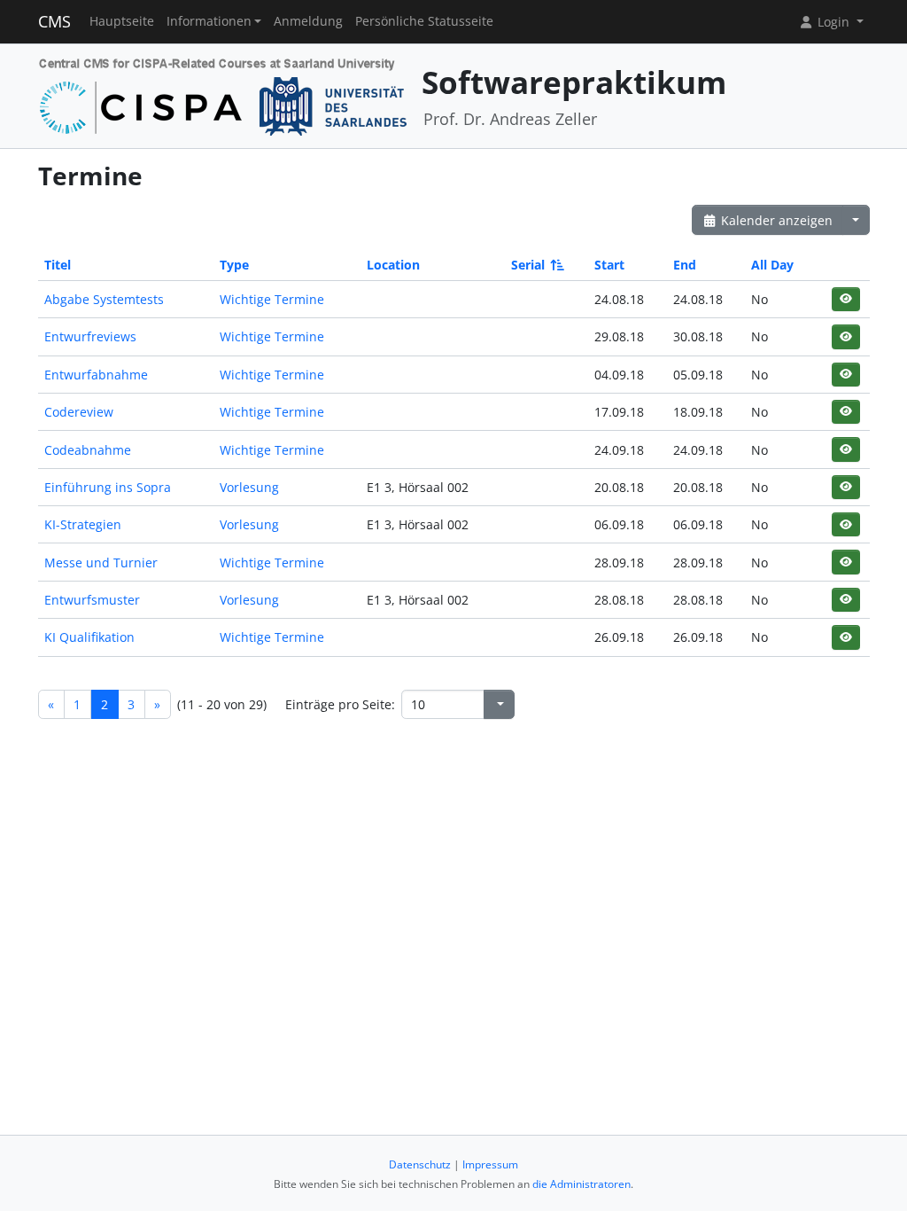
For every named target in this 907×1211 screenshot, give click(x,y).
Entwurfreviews (90, 336)
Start (609, 264)
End (684, 264)
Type (234, 264)
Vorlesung (249, 487)
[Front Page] (223, 94)
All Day (772, 264)
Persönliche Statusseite (424, 21)
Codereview (78, 411)
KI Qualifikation (89, 637)
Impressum (490, 1164)
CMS (54, 21)
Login (833, 21)
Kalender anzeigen (775, 220)
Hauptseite (121, 21)
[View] (845, 299)
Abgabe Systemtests (104, 299)
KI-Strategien (82, 524)
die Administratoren (581, 1183)
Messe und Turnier (101, 562)
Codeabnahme (87, 449)
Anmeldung (308, 21)
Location (393, 264)
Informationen (209, 21)
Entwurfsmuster (92, 599)
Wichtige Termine (272, 299)
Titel (57, 264)
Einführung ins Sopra (107, 487)
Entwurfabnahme (96, 374)
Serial (528, 264)
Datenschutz (420, 1164)
